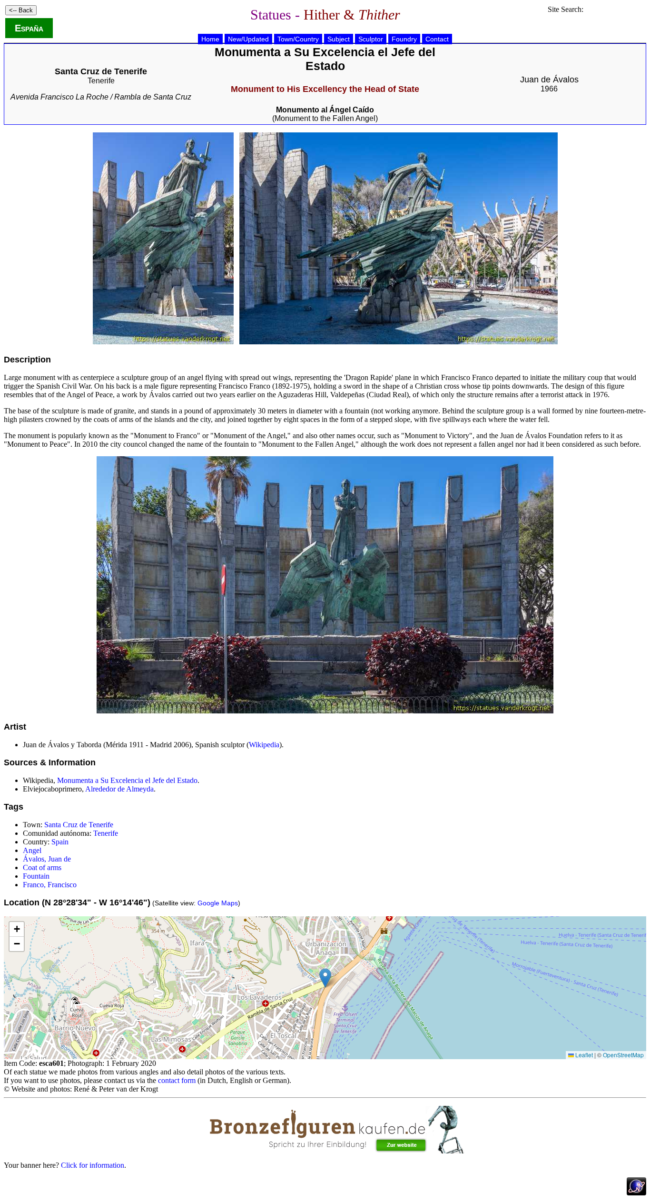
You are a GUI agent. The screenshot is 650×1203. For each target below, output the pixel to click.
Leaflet (583, 1055)
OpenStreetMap (623, 1055)
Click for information (92, 1165)
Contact (437, 39)
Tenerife (101, 81)
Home (210, 39)
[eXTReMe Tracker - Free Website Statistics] (636, 1193)
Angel (32, 850)
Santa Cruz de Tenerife (78, 825)
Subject (338, 39)
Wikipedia (264, 745)
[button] (325, 978)
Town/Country (298, 39)
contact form (177, 1080)
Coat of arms (42, 867)
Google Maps (217, 903)
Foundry (404, 39)
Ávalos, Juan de (47, 859)
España (29, 28)
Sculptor (370, 39)
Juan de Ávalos (549, 79)
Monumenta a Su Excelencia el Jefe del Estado (127, 780)
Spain (60, 842)
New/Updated (248, 39)
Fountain (36, 876)
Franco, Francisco (50, 885)
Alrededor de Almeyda (119, 789)
